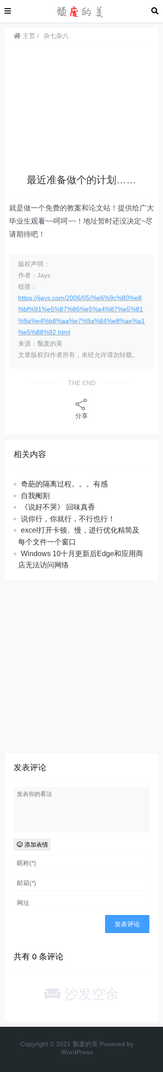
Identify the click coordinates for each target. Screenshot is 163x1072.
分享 (81, 415)
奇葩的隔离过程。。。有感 (64, 484)
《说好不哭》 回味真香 (58, 507)
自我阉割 (35, 496)
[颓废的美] (81, 10)
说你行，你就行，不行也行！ (68, 519)
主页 (28, 35)
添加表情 (35, 844)
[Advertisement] (81, 110)
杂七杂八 (56, 35)
